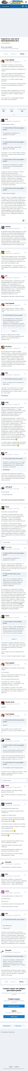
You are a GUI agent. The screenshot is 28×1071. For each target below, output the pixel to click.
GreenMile (19, 621)
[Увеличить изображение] (6, 469)
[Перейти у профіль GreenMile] (2, 548)
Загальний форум (14, 48)
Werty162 (8, 862)
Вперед (22, 54)
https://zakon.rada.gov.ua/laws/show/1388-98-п (13, 499)
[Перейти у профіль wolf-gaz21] (2, 487)
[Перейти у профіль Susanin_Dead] (2, 703)
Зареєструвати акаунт (14, 1006)
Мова (10, 1066)
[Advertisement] (14, 23)
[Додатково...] (25, 61)
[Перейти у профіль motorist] (2, 227)
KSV (6, 119)
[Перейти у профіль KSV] (2, 120)
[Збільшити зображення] (4, 395)
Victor (7, 507)
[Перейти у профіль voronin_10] (2, 804)
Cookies (17, 1066)
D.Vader (7, 739)
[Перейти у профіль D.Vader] (2, 740)
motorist (8, 226)
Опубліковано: (12, 61)
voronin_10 (8, 803)
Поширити (7, 1025)
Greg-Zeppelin (8, 47)
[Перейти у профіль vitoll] (2, 403)
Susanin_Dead (9, 702)
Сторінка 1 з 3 (13, 54)
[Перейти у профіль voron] (2, 786)
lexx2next (8, 346)
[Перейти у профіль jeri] (2, 276)
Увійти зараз (14, 1016)
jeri (6, 276)
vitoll (6, 402)
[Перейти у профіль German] (2, 252)
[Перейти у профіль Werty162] (2, 863)
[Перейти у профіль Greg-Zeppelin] (2, 60)
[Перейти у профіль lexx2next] (2, 347)
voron (7, 785)
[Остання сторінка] (26, 54)
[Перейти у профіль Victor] (2, 507)
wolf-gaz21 (8, 487)
